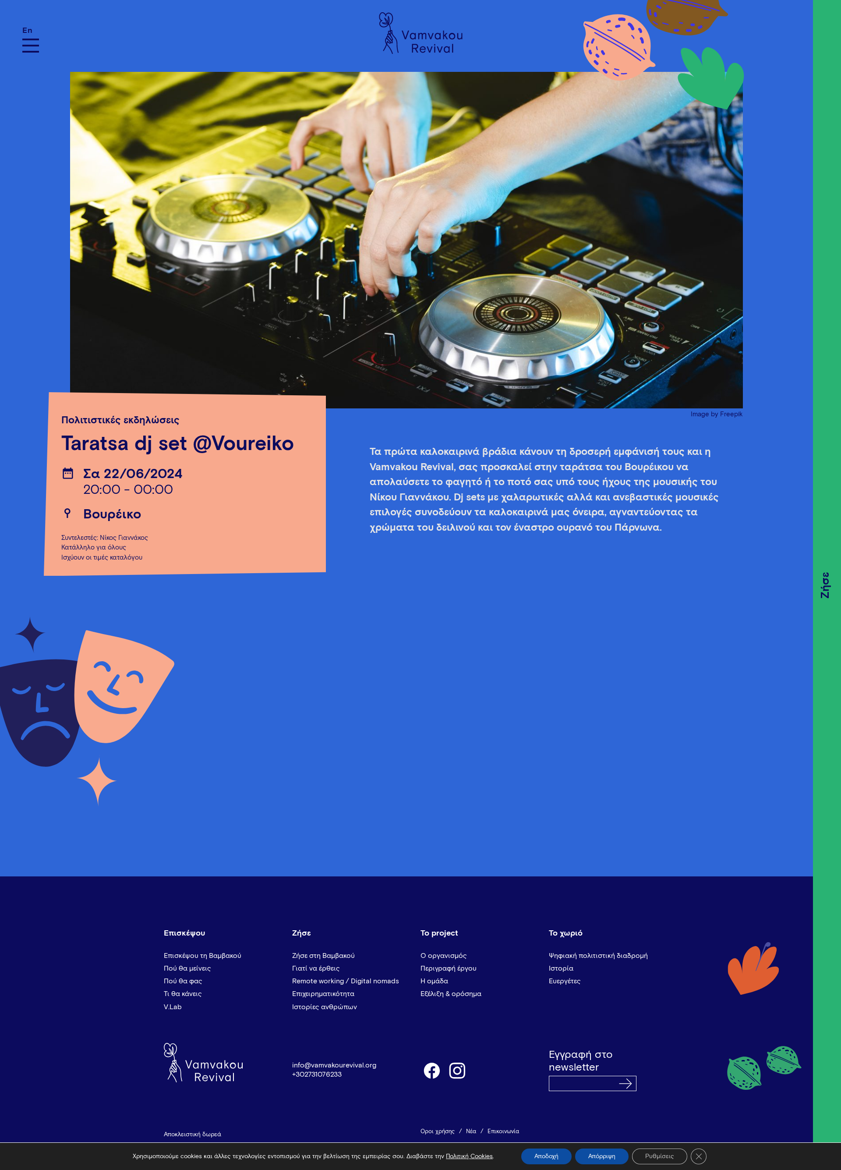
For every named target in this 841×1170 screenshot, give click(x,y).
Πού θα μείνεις (187, 968)
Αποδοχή (546, 1156)
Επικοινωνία (503, 1132)
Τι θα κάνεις (183, 993)
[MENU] (30, 45)
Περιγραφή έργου (448, 968)
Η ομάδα (434, 981)
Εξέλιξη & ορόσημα (450, 993)
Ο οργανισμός (443, 955)
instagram (458, 1070)
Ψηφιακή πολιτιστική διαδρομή (598, 955)
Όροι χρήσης (437, 1132)
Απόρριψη (601, 1156)
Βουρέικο (112, 514)
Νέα (471, 1132)
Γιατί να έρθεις (316, 968)
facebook (431, 1070)
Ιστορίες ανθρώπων (324, 1006)
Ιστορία (561, 968)
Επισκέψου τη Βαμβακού (202, 955)
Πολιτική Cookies (469, 1156)
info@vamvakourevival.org (334, 1065)
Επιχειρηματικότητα (323, 993)
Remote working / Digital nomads (345, 981)
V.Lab (173, 1006)
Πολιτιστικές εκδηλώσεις (120, 420)
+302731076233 (317, 1074)
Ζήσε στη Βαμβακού (323, 955)
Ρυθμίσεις (659, 1156)
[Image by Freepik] (406, 235)
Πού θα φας (183, 981)
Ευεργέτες (565, 981)
